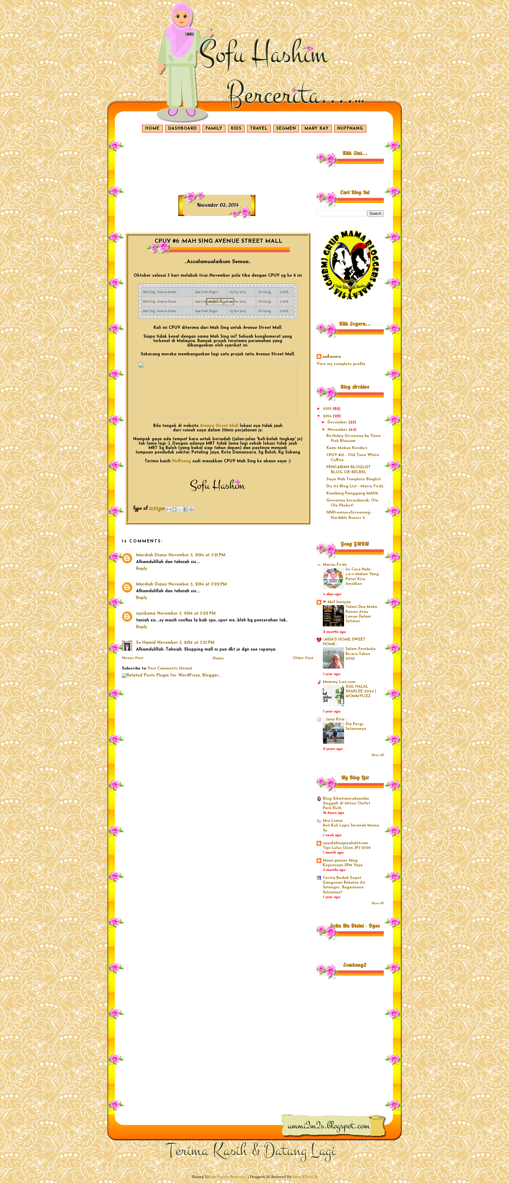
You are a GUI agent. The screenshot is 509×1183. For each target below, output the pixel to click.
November (338, 430)
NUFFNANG (350, 128)
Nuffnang (181, 461)
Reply (141, 569)
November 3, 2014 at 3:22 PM (197, 584)
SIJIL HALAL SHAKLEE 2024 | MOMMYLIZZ (361, 691)
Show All (377, 755)
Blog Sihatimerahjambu (346, 799)
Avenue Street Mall (219, 426)
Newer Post (132, 658)
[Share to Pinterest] (191, 509)
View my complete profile (341, 364)
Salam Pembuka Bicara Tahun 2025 (361, 654)
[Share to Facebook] (186, 509)
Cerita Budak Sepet (342, 878)
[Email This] (169, 509)
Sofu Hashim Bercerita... (228, 1176)
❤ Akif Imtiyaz (337, 602)
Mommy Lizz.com (339, 682)
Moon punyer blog (340, 860)
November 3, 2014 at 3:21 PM (196, 555)
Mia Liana (333, 821)
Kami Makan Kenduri (346, 448)
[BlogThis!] (174, 509)
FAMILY (214, 128)
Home (218, 658)
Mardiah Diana (151, 555)
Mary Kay (317, 128)
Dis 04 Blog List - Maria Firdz (355, 486)
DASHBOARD (182, 128)
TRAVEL (259, 128)
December (338, 422)
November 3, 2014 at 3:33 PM (185, 643)
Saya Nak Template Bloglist (353, 479)
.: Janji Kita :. (335, 719)
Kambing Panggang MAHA (352, 493)
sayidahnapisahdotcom (345, 843)
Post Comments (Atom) (170, 668)
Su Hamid (146, 643)
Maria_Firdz (335, 565)
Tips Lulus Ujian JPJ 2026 (347, 848)
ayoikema (146, 613)
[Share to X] (180, 509)
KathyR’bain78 (304, 1176)
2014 (328, 416)
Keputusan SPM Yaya (343, 865)
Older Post (303, 658)
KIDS (236, 128)
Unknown (332, 356)
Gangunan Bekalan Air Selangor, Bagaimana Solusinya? (344, 887)
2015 (328, 409)
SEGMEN (286, 128)
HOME (152, 128)
